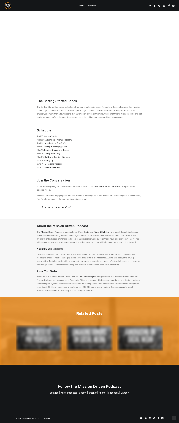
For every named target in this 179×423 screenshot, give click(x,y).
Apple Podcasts (69, 392)
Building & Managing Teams (56, 150)
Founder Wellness (52, 167)
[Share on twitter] (45, 207)
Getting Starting (51, 136)
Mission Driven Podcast (51, 232)
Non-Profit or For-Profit (55, 143)
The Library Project (87, 276)
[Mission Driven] (8, 5)
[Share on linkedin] (55, 207)
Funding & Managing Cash (55, 146)
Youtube (94, 186)
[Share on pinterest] (52, 207)
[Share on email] (69, 207)
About (81, 5)
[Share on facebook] (42, 207)
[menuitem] (81, 5)
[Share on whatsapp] (59, 207)
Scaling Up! (49, 160)
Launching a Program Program (58, 140)
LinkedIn (103, 186)
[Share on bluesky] (62, 207)
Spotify (82, 392)
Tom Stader (84, 232)
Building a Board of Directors (57, 157)
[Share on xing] (66, 207)
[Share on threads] (49, 207)
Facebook (116, 186)
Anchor (102, 392)
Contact (92, 5)
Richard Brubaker (101, 232)
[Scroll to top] (174, 418)
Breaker (93, 392)
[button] (150, 5)
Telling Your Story (52, 153)
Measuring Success (53, 164)
